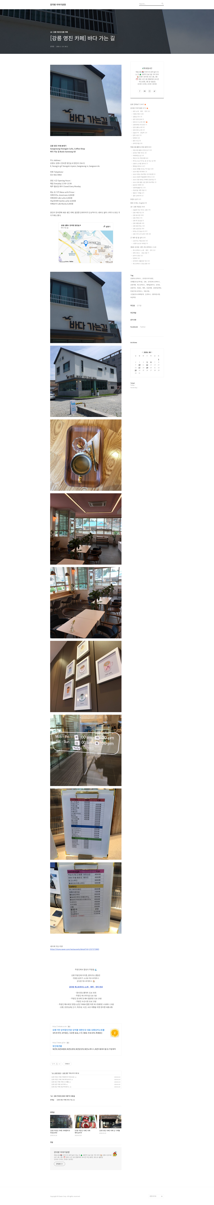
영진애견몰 (57, 1046)
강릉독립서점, (156, 294)
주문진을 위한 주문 (140, 190)
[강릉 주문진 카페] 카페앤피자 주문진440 (62, 1077)
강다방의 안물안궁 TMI (141, 261)
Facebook (134, 327)
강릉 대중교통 (138, 223)
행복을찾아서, (150, 285)
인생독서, (148, 294)
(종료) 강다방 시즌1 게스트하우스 (143, 247)
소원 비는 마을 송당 (140, 241)
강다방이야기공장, (148, 278)
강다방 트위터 (154, 1193)
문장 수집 (137, 141)
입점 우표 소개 (139, 130)
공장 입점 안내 (138, 119)
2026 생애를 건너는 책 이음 (143, 169)
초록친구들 (137, 143)
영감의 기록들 (138, 193)
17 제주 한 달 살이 (138, 237)
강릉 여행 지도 (138, 212)
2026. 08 (147, 352)
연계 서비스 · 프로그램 (141, 253)
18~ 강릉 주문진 (56, 1073)
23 (136, 370)
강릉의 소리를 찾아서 (140, 163)
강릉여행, (133, 285)
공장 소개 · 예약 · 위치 (141, 111)
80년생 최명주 (138, 185)
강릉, (145, 282)
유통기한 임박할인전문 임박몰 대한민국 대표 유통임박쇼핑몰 (78, 1029)
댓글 (51, 1142)
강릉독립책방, (157, 288)
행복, (144, 288)
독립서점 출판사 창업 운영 (140, 147)
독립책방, (133, 297)
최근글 (132, 305)
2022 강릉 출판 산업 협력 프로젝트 (144, 182)
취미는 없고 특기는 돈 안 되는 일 (144, 161)
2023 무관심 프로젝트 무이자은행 (144, 174)
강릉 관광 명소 (139, 226)
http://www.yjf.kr (59, 1043)
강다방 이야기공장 (58, 4)
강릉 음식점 (138, 215)
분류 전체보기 (137, 104)
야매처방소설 (138, 155)
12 (147, 365)
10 (139, 365)
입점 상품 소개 (139, 127)
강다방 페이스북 (155, 1189)
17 (139, 367)
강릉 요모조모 (138, 229)
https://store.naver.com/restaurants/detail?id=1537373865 (74, 949)
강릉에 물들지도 (139, 188)
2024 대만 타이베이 (140, 171)
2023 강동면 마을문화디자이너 (143, 177)
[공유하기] (56, 1064)
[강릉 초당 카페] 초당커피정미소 (60, 1087)
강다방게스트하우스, (154, 282)
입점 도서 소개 (139, 122)
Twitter (143, 327)
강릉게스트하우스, (136, 278)
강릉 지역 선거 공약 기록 (142, 234)
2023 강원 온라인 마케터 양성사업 (144, 180)
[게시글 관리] (59, 1064)
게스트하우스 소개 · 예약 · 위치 (144, 250)
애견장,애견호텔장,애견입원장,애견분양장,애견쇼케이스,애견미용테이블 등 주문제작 (84, 1049)
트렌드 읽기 (135, 199)
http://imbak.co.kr (59, 1026)
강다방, (158, 285)
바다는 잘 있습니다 (140, 231)
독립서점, (147, 291)
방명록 (136, 138)
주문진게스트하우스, (136, 291)
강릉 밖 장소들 (138, 221)
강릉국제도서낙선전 (140, 125)
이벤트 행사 (138, 114)
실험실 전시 (137, 117)
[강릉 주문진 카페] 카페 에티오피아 (61, 1079)
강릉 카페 (65, 1073)
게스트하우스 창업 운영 (141, 264)
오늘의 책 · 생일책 (140, 133)
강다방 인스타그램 (155, 1182)
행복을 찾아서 (139, 166)
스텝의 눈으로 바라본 (140, 243)
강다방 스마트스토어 (156, 1185)
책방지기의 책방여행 (140, 158)
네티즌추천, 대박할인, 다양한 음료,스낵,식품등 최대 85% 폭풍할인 (77, 1033)
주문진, (139, 288)
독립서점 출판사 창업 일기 (142, 150)
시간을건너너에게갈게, (137, 294)
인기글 (139, 305)
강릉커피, (133, 288)
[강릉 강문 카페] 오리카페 (58, 1084)
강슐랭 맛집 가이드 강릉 (141, 210)
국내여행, (149, 288)
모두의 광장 (138, 256)
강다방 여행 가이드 (140, 153)
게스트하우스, (141, 285)
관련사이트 (153, 1196)
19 (147, 367)
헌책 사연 (137, 135)
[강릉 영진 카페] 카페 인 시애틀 (60, 1082)
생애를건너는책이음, (136, 282)
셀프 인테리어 (138, 196)
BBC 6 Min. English (138, 203)
